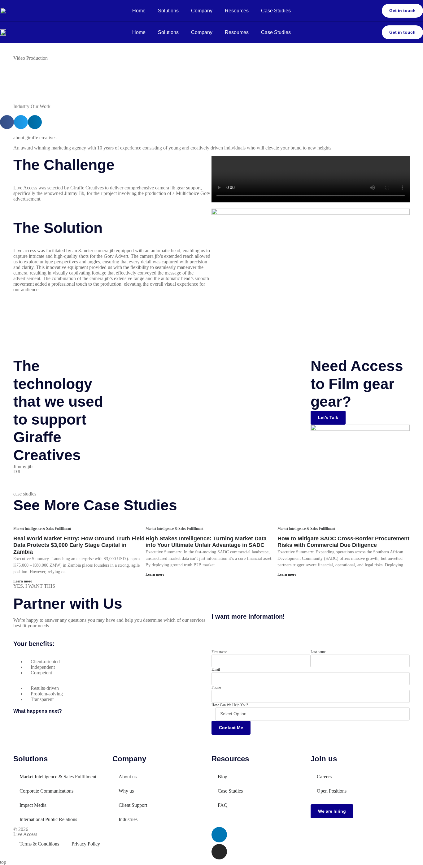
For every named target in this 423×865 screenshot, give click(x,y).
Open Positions (332, 791)
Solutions (168, 10)
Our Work (40, 106)
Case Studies (276, 10)
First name (219, 652)
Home (139, 10)
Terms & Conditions (39, 843)
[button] (7, 122)
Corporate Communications (46, 791)
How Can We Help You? (230, 705)
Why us (126, 791)
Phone (216, 687)
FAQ (223, 805)
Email (216, 669)
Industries (128, 819)
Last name (318, 652)
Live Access (25, 834)
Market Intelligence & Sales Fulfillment (42, 528)
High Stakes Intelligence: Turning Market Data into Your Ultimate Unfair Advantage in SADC (206, 541)
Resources (237, 10)
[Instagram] (219, 851)
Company (201, 10)
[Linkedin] (219, 834)
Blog (222, 776)
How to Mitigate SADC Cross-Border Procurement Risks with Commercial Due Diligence (343, 541)
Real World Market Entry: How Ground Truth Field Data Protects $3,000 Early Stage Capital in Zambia (79, 545)
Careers (324, 776)
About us (128, 776)
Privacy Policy (86, 843)
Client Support (133, 805)
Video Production (30, 58)
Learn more (22, 581)
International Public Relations (48, 819)
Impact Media (33, 805)
